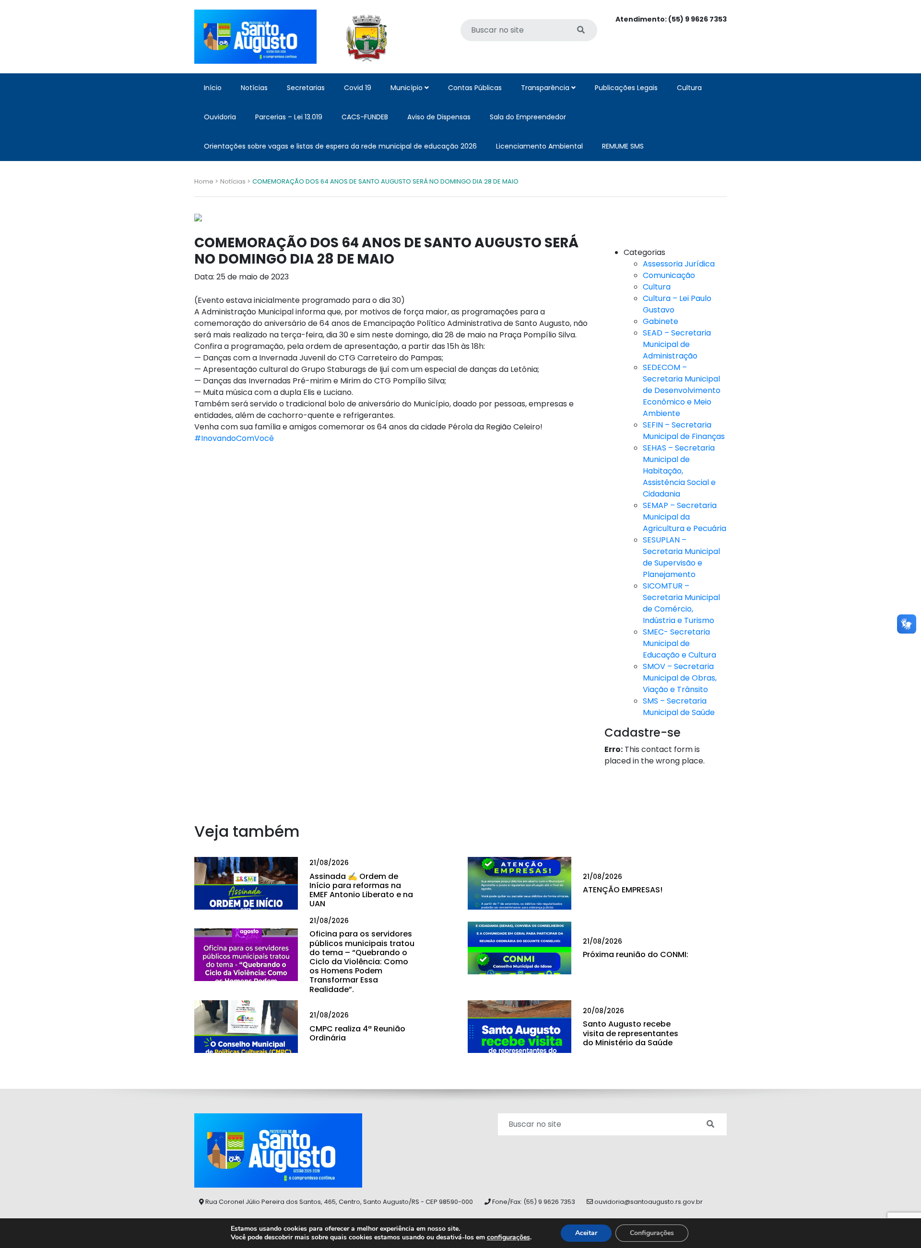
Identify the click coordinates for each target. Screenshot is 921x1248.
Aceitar (586, 1232)
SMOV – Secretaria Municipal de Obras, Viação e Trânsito (680, 678)
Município (407, 87)
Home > (206, 181)
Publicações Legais (626, 87)
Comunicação (669, 275)
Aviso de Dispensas (439, 117)
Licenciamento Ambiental (539, 146)
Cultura (689, 87)
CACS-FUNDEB (365, 117)
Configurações (652, 1232)
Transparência (546, 87)
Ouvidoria (220, 117)
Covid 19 (357, 87)
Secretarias (306, 87)
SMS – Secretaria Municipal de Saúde (679, 706)
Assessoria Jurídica (679, 263)
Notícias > (235, 181)
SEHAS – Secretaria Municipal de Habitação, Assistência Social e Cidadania (679, 470)
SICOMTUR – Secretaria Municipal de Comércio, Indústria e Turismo (681, 603)
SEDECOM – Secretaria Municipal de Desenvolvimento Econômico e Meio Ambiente (681, 390)
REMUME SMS (623, 146)
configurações (508, 1237)
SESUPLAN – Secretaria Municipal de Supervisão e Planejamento (681, 557)
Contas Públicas (475, 87)
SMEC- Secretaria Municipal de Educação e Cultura (679, 643)
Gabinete (660, 321)
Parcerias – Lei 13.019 (288, 117)
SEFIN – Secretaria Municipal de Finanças (684, 430)
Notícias (254, 87)
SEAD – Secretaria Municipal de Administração (677, 344)
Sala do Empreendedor (528, 117)
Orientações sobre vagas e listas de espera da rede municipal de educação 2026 (340, 146)
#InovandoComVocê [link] (234, 438)
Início (213, 87)
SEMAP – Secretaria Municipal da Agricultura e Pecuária (684, 517)
